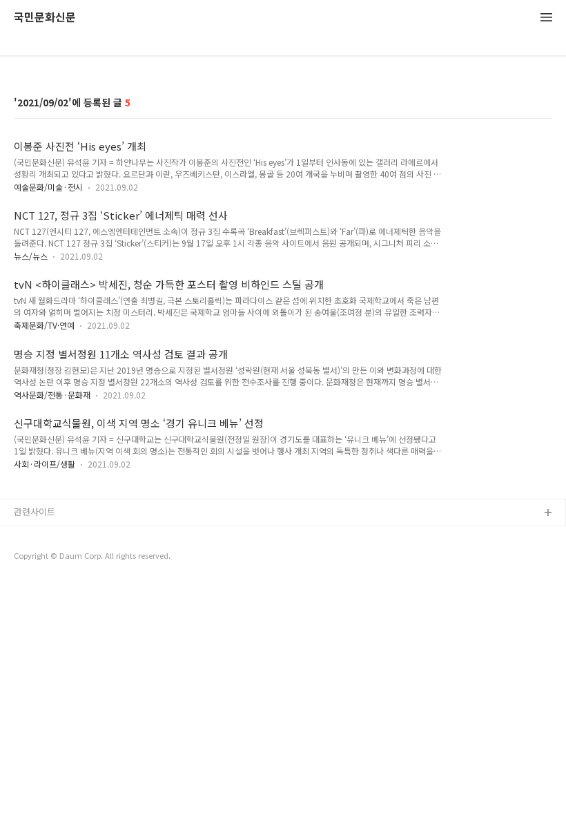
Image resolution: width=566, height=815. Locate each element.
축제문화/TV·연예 (44, 325)
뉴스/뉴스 (31, 256)
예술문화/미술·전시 (48, 187)
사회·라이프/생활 (44, 464)
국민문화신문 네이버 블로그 (66, 557)
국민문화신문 (45, 17)
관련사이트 (34, 511)
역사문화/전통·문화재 (52, 395)
